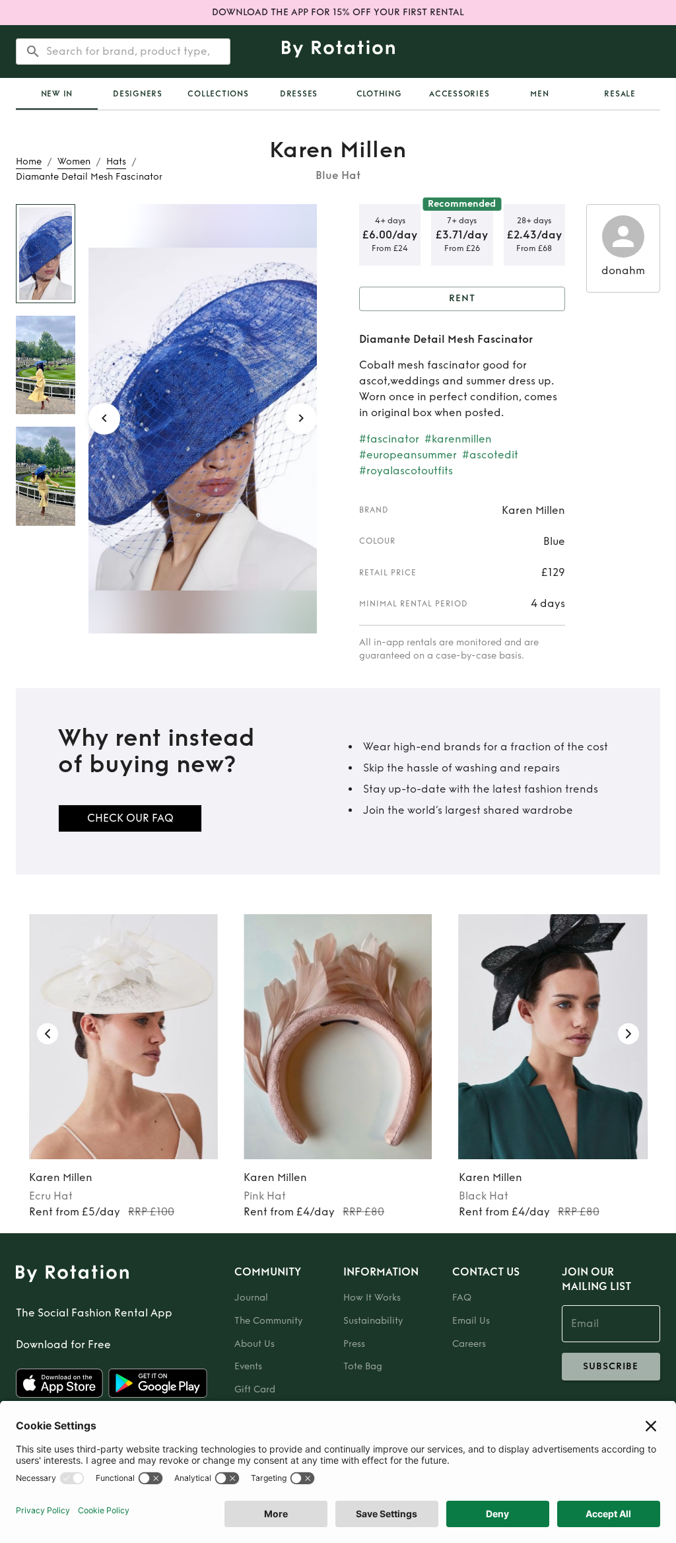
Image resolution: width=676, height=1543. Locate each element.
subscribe (610, 1366)
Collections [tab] (217, 93)
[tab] (57, 94)
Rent (462, 298)
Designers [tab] (137, 93)
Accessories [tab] (459, 93)
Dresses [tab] (299, 93)
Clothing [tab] (379, 93)
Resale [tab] (620, 93)
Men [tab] (539, 93)
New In (57, 93)
